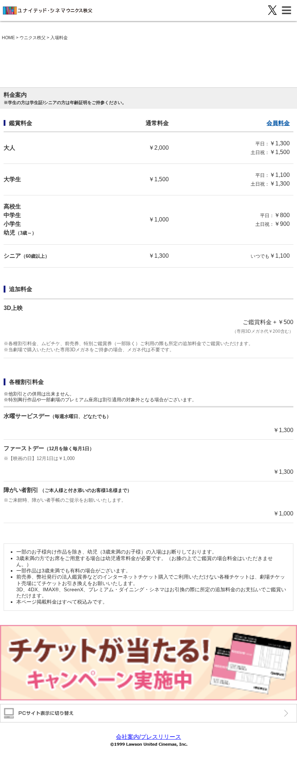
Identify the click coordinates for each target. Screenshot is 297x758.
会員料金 (278, 123)
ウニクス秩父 (33, 37)
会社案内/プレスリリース (148, 737)
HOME (8, 37)
